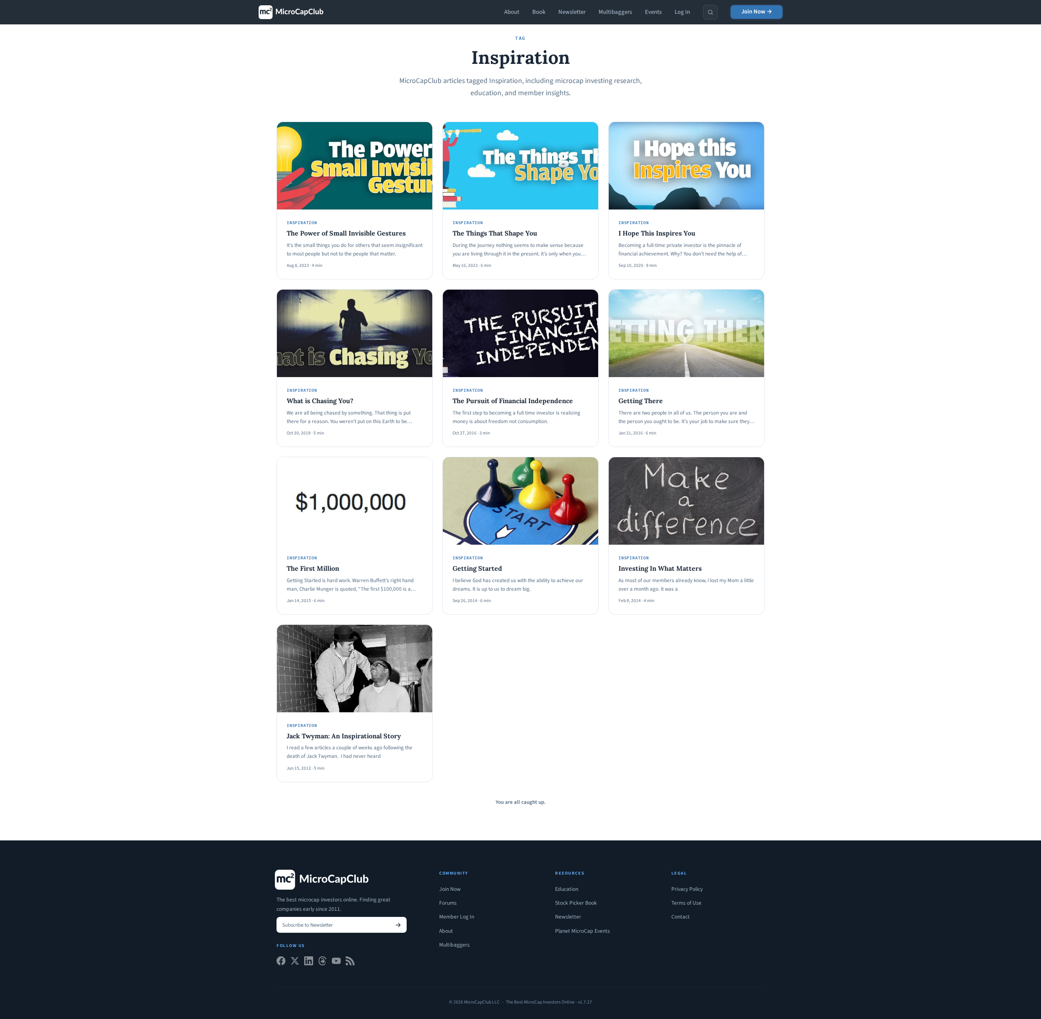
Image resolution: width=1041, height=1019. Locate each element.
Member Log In (456, 917)
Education (566, 889)
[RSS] (350, 962)
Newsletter (572, 12)
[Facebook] (281, 962)
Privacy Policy (687, 889)
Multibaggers (615, 12)
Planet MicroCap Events (582, 931)
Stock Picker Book (576, 903)
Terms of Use (686, 903)
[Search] (710, 12)
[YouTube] (336, 962)
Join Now (450, 889)
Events (653, 12)
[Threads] (322, 962)
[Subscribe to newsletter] (398, 925)
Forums (448, 903)
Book (538, 12)
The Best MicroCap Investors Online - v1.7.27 (549, 1002)
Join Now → (756, 11)
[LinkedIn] (308, 962)
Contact (680, 917)
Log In (682, 12)
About (511, 12)
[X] (294, 962)
